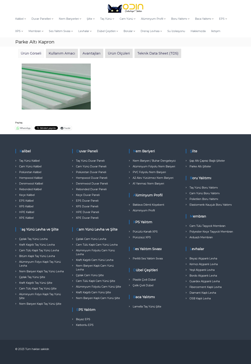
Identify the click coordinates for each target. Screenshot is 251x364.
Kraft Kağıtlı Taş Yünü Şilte (35, 282)
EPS (222, 18)
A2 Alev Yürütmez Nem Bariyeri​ (153, 178)
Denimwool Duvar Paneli (92, 183)
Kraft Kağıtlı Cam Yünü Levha (94, 260)
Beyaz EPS (83, 319)
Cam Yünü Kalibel (30, 166)
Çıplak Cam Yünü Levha (91, 239)
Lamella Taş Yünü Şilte (147, 306)
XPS (18, 31)
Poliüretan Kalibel (30, 172)
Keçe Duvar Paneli (88, 195)
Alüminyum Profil (152, 18)
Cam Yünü (126, 18)
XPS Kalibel (26, 206)
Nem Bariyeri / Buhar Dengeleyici (154, 160)
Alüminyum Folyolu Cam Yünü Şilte (98, 286)
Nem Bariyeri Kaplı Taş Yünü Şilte (40, 303)
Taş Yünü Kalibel (29, 160)
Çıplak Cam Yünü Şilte (90, 275)
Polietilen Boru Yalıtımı (203, 199)
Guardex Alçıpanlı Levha (204, 281)
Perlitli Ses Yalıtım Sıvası (148, 258)
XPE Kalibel (26, 217)
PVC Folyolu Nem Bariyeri (149, 172)
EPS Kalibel (26, 200)
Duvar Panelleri (41, 18)
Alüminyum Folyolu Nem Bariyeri (154, 166)
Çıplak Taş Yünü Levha (33, 239)
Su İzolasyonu (176, 31)
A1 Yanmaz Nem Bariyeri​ (148, 183)
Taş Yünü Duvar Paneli (90, 160)
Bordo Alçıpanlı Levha (203, 275)
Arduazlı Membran (201, 237)
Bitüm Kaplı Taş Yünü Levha (37, 256)
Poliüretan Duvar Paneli (91, 172)
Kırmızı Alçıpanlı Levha (203, 264)
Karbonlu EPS (85, 325)
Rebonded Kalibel (30, 189)
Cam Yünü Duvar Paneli (91, 166)
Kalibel (19, 18)
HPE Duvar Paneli (87, 212)
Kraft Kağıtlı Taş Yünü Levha (37, 244)
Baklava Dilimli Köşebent (148, 204)
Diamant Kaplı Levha (202, 292)
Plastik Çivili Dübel (144, 279)
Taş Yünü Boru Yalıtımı (203, 187)
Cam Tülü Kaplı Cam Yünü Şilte (95, 281)
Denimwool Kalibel (31, 183)
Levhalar (83, 31)
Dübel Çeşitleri (106, 31)
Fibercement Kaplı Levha (205, 287)
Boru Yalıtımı (179, 18)
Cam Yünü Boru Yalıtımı (204, 193)
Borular (128, 31)
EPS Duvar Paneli (87, 200)
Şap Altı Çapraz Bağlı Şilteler (207, 160)
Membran (34, 31)
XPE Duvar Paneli (87, 217)
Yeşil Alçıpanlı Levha (202, 270)
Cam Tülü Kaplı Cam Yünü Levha (97, 244)
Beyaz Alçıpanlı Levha (203, 258)
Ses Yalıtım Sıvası (59, 31)
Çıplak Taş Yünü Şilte (32, 277)
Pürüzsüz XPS (142, 237)
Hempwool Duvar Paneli (91, 178)
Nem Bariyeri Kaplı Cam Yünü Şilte (98, 298)
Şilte (89, 18)
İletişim (215, 31)
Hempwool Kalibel (30, 178)
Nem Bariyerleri (69, 18)
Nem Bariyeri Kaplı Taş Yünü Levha (41, 271)
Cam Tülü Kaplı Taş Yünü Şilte (38, 288)
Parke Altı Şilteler (200, 166)
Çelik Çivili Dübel (143, 285)
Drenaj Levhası (150, 31)
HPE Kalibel (26, 212)
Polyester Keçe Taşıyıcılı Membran (211, 231)
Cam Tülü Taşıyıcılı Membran (207, 226)
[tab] (31, 53)
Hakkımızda (198, 31)
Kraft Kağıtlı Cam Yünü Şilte (93, 292)
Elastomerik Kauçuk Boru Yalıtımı (210, 204)
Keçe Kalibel (27, 195)
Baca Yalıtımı (203, 18)
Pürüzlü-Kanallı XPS (145, 231)
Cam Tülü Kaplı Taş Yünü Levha (39, 250)
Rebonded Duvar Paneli (91, 189)
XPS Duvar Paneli (87, 206)
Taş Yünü (106, 18)
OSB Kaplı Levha (200, 298)
